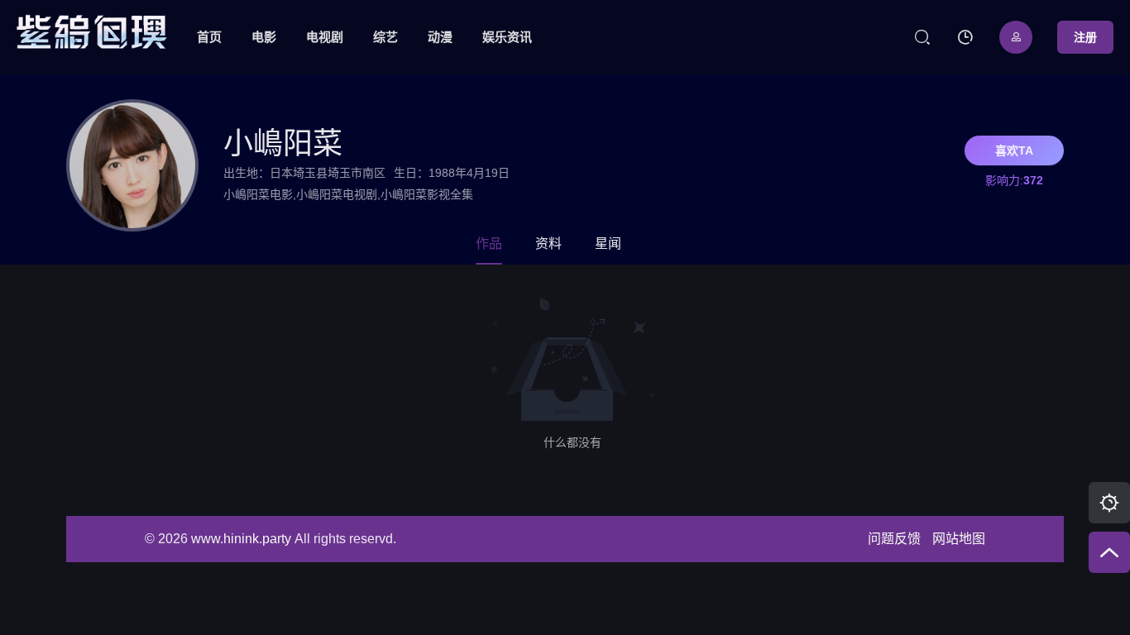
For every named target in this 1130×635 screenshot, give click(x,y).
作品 (489, 244)
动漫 (440, 37)
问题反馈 (894, 539)
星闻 (608, 244)
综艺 (385, 37)
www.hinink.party (241, 539)
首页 (209, 37)
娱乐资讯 (507, 37)
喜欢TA (1014, 150)
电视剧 (324, 37)
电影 (263, 37)
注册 (1085, 37)
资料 (548, 244)
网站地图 (958, 539)
